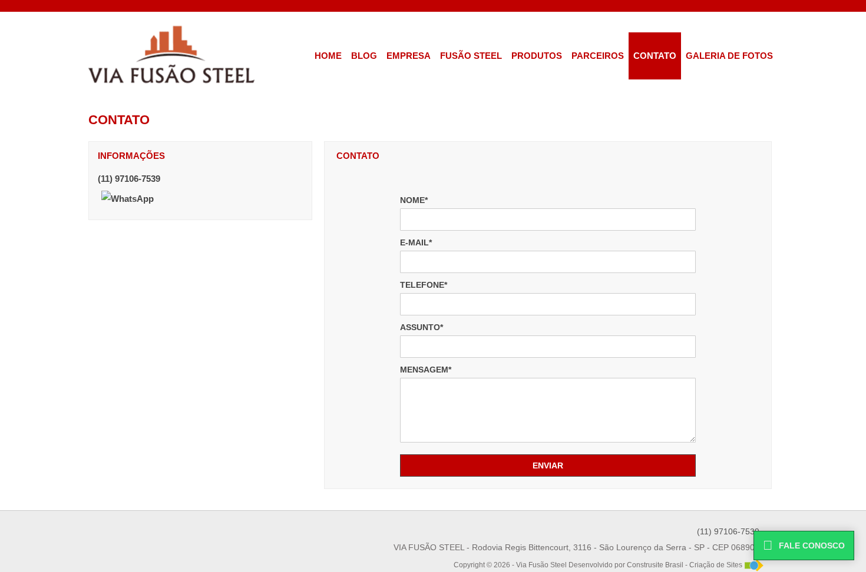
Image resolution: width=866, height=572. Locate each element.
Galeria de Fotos (729, 56)
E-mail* (416, 242)
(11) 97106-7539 (129, 179)
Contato (654, 56)
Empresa (408, 56)
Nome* (414, 200)
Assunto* (421, 327)
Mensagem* (425, 369)
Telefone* (423, 285)
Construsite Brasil (655, 565)
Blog (364, 56)
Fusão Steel (471, 56)
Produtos (536, 56)
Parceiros (597, 56)
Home (328, 56)
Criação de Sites (715, 565)
